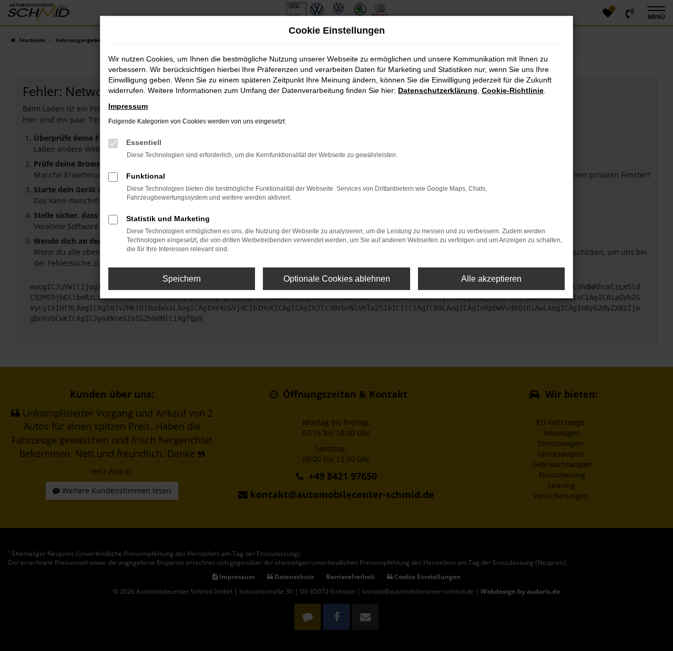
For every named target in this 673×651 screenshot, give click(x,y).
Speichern (181, 278)
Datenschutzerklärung (437, 90)
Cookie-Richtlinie (513, 90)
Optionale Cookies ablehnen (336, 278)
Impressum (128, 106)
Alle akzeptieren (491, 278)
